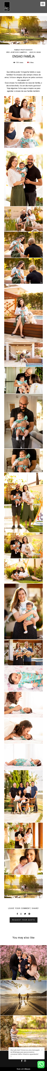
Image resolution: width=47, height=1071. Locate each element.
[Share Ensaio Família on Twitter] (25, 914)
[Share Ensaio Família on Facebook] (17, 914)
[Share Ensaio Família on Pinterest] (29, 914)
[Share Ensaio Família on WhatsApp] (21, 914)
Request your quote (23, 920)
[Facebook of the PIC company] (21, 1061)
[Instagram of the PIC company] (25, 1061)
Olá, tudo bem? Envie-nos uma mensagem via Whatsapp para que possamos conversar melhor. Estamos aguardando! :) (25, 1053)
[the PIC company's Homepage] (7, 6)
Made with (23, 1069)
